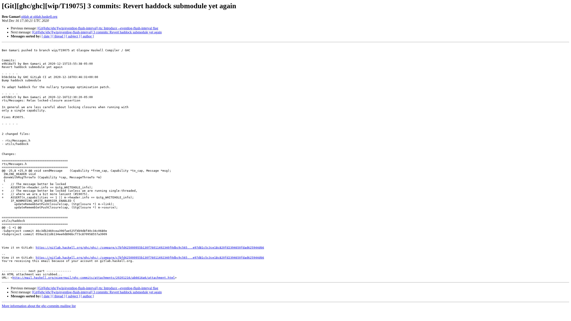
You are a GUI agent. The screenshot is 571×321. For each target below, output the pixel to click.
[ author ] (87, 36)
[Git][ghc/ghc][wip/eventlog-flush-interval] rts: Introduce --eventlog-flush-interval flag (97, 28)
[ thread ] (58, 36)
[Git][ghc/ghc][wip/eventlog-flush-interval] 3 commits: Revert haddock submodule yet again (97, 32)
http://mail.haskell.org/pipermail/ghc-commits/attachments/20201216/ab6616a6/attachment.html (93, 277)
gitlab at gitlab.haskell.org (39, 17)
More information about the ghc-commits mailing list (39, 306)
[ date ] (47, 36)
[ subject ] (73, 36)
